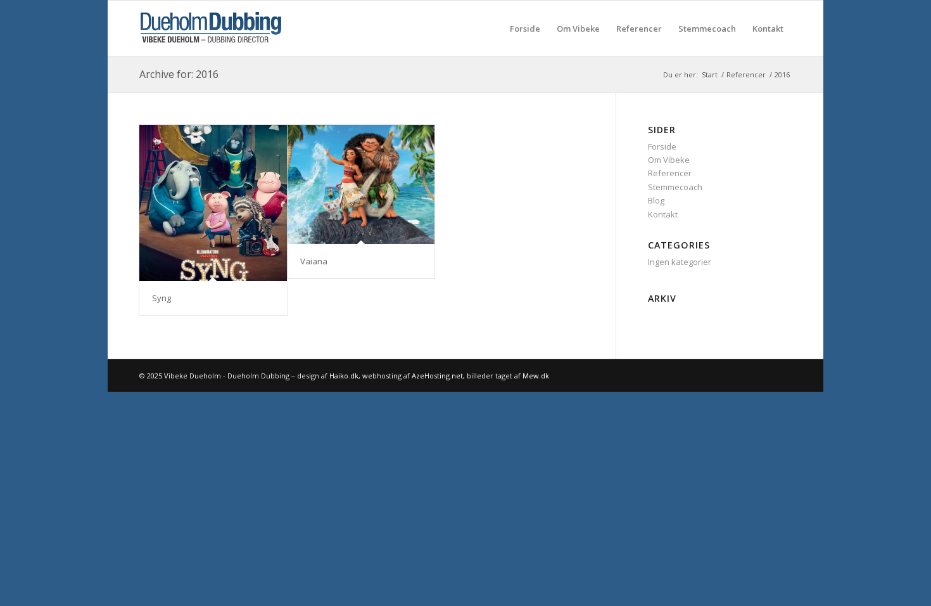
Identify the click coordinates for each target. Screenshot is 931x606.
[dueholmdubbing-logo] (210, 28)
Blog (656, 200)
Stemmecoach (675, 187)
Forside (662, 146)
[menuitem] (525, 28)
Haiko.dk (343, 375)
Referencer (670, 173)
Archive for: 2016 (178, 74)
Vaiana (313, 261)
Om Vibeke (669, 159)
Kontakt (663, 214)
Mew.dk (535, 375)
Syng (161, 298)
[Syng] (213, 203)
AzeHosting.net (437, 375)
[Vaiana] (361, 184)
